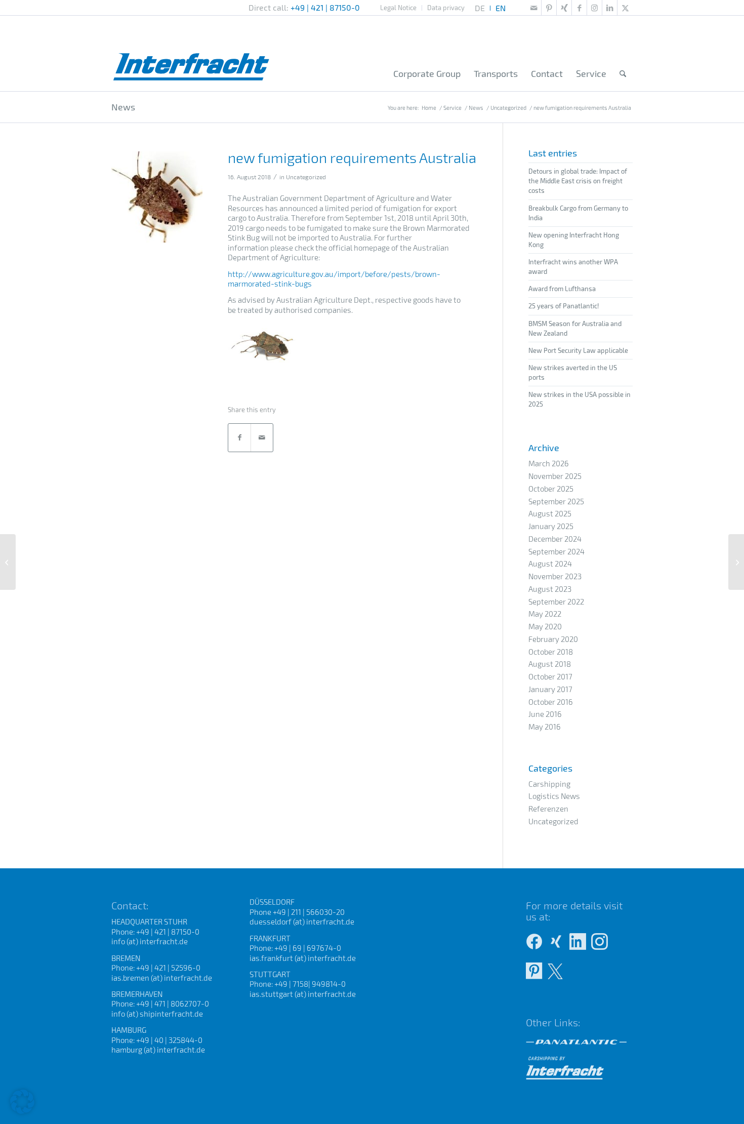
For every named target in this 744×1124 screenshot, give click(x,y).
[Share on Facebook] (239, 438)
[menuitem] (398, 8)
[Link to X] (625, 7)
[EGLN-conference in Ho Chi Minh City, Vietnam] (8, 562)
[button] (22, 1101)
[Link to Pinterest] (549, 7)
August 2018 (549, 663)
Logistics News (554, 795)
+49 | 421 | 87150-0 (325, 7)
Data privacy (446, 8)
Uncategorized (306, 176)
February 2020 (553, 639)
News (123, 106)
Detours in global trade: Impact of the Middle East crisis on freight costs (577, 180)
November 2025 (555, 475)
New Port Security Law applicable (578, 350)
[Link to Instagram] (594, 7)
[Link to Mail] (533, 7)
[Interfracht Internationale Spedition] (191, 53)
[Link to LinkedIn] (609, 7)
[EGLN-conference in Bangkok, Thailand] (736, 562)
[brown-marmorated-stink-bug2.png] (156, 197)
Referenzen (548, 808)
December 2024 (555, 538)
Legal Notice (398, 8)
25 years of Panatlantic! (563, 306)
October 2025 (550, 488)
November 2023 (555, 576)
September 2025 (556, 501)
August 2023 (549, 588)
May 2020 (545, 626)
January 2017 (550, 689)
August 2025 (549, 513)
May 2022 (544, 613)
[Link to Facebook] (579, 7)
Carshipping (549, 783)
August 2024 (550, 563)
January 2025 (550, 526)
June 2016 (545, 713)
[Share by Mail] (262, 438)
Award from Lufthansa (562, 289)
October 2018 (550, 651)
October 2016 (550, 701)
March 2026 (548, 463)
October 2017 (550, 676)
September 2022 (556, 601)
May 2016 (544, 726)
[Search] (623, 73)
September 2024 (556, 551)
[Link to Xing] (564, 7)
